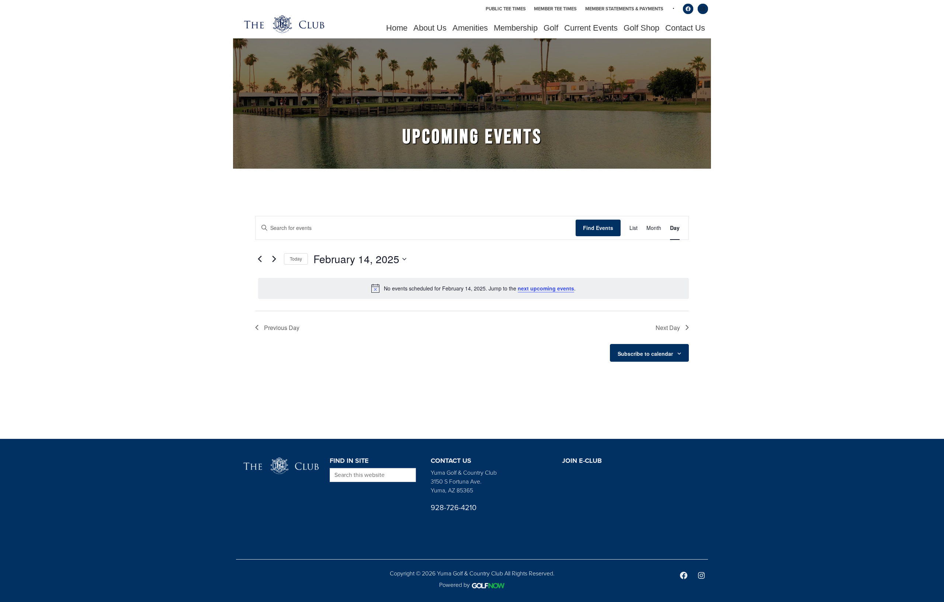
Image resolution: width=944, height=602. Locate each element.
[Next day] (274, 259)
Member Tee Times (555, 8)
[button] (430, 28)
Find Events (598, 227)
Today (296, 258)
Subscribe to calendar (645, 353)
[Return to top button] (934, 430)
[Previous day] (259, 259)
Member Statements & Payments (624, 8)
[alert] (473, 288)
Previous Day (281, 327)
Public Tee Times (506, 8)
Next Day (668, 327)
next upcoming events (546, 288)
